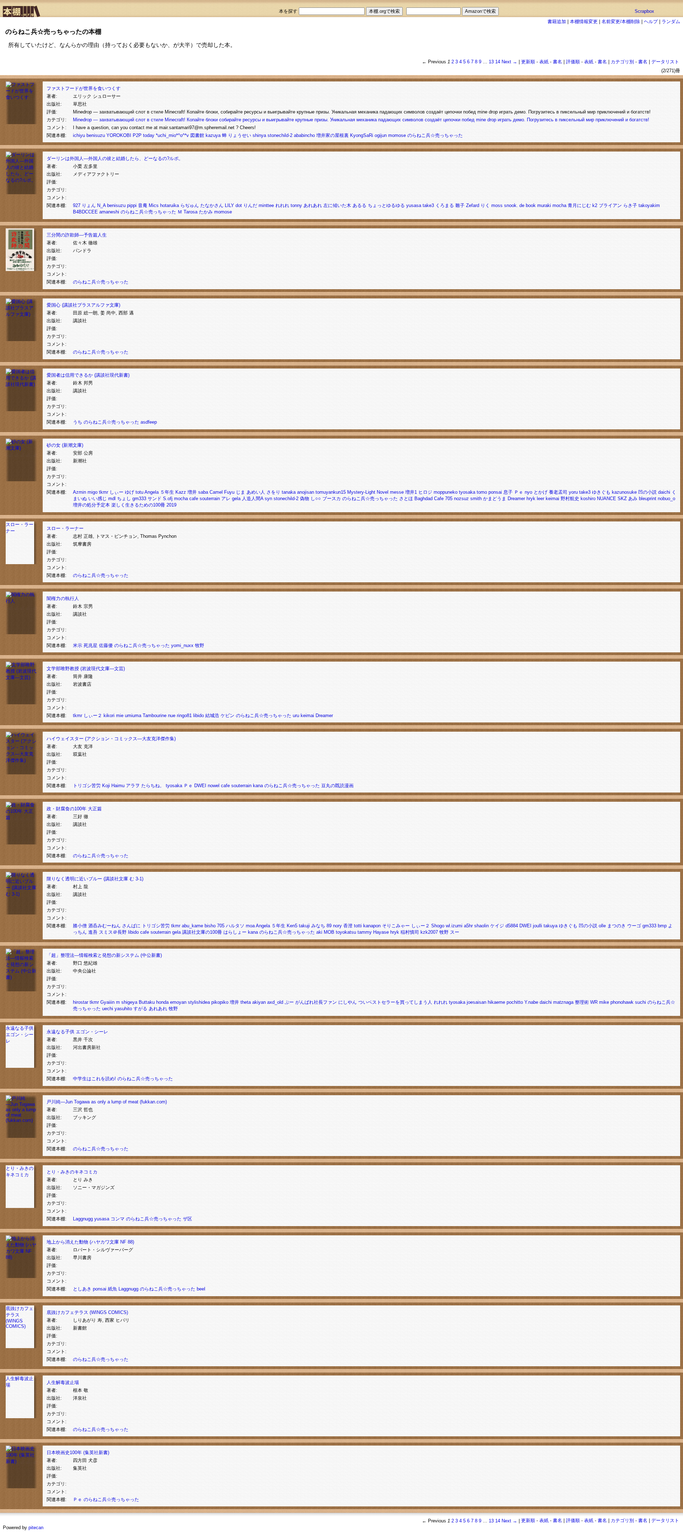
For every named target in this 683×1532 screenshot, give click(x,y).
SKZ (622, 498)
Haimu (118, 785)
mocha (559, 205)
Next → (509, 61)
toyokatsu (346, 932)
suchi (640, 1002)
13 (491, 61)
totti (358, 925)
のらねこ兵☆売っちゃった (435, 135)
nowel (213, 785)
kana (258, 785)
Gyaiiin (107, 1002)
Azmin (79, 492)
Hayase (381, 932)
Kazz (180, 492)
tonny (296, 205)
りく (485, 205)
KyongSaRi (361, 135)
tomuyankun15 (331, 492)
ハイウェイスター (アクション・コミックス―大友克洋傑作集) (111, 738)
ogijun (381, 135)
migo (92, 492)
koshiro (588, 498)
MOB (329, 932)
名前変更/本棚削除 (621, 21)
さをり (273, 492)
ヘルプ (651, 21)
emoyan (178, 1002)
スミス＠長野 (113, 932)
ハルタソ (235, 925)
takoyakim (649, 205)
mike (604, 1002)
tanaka (289, 492)
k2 (594, 205)
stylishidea (199, 1002)
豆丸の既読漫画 (337, 785)
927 (76, 205)
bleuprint (647, 498)
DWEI (200, 785)
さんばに (131, 925)
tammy (365, 932)
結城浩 (212, 715)
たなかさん (211, 205)
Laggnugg (83, 1218)
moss (497, 205)
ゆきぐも (601, 492)
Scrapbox (644, 11)
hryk (530, 498)
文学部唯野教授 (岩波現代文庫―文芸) (86, 668)
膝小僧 (80, 925)
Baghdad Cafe (429, 498)
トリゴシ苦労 (87, 785)
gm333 (139, 498)
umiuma (133, 715)
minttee (266, 205)
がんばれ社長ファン (316, 1002)
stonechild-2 (280, 135)
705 (448, 498)
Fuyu (229, 492)
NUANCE (606, 498)
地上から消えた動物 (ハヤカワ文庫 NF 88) (90, 1242)
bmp (662, 925)
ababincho (304, 135)
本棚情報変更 (584, 21)
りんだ (250, 205)
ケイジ (497, 925)
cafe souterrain (204, 498)
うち (77, 422)
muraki (544, 205)
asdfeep (149, 422)
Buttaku (147, 1002)
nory (337, 925)
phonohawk (622, 1002)
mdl (112, 498)
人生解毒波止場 (63, 1382)
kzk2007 (429, 932)
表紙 (544, 61)
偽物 (304, 498)
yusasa (413, 205)
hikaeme (496, 1002)
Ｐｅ (518, 492)
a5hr (468, 925)
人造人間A (252, 498)
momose (397, 135)
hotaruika (169, 205)
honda (162, 1002)
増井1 (411, 492)
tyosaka (467, 492)
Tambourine (154, 715)
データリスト (665, 61)
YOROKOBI (118, 135)
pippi (132, 205)
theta (245, 1002)
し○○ (316, 498)
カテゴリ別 (622, 61)
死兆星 (90, 645)
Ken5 (292, 925)
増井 (192, 492)
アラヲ (133, 785)
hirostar (80, 1002)
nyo (528, 492)
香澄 (348, 925)
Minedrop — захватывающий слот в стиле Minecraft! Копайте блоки (145, 119)
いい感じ (97, 498)
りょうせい (239, 135)
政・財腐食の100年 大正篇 (74, 808)
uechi (107, 1008)
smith (476, 498)
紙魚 (112, 1289)
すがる (140, 1008)
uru (296, 715)
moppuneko (445, 492)
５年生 (167, 492)
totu (139, 492)
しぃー (116, 492)
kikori (109, 715)
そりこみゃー (396, 925)
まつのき (616, 925)
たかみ (206, 211)
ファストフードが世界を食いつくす (84, 88)
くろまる (444, 205)
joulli (537, 925)
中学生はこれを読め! (94, 1078)
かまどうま (494, 498)
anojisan (305, 492)
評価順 (573, 61)
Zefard (472, 205)
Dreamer (516, 498)
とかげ (540, 492)
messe (397, 492)
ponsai (495, 492)
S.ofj (168, 498)
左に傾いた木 (337, 205)
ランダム (671, 21)
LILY (229, 205)
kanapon (372, 925)
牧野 (199, 645)
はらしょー (235, 932)
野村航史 (570, 498)
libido (198, 715)
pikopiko (219, 1002)
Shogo (437, 925)
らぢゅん (189, 205)
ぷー (289, 1002)
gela (236, 498)
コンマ (118, 1218)
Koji (106, 785)
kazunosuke (624, 492)
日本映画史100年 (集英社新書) (78, 1452)
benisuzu (95, 135)
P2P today (143, 135)
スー (454, 932)
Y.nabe (531, 1002)
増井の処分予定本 (91, 505)
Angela (151, 492)
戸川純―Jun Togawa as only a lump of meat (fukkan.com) (107, 1101)
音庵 (142, 205)
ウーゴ (634, 925)
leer (540, 498)
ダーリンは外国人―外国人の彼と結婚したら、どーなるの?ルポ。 (115, 158)
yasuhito (123, 1008)
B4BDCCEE (85, 211)
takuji (304, 925)
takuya (550, 925)
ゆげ (129, 492)
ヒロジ (425, 492)
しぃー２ (93, 715)
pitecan (35, 1527)
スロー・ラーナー (65, 528)
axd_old (275, 1002)
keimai (552, 498)
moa (250, 925)
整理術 (582, 1002)
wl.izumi (454, 925)
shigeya (129, 1002)
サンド (155, 498)
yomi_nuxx (182, 645)
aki (319, 932)
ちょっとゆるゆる (386, 205)
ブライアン (610, 205)
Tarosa (190, 211)
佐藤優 (106, 645)
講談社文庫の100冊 (202, 932)
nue (171, 715)
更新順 (528, 61)
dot (238, 205)
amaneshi (109, 211)
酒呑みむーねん (104, 925)
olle (602, 925)
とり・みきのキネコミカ (72, 1172)
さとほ (406, 498)
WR (594, 1002)
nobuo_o (666, 498)
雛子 (460, 205)
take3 (428, 205)
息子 (508, 492)
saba (203, 492)
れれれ (282, 205)
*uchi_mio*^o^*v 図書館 (180, 135)
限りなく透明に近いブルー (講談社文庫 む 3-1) (95, 878)
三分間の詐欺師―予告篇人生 (77, 235)
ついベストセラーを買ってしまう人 (395, 1002)
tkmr (103, 492)
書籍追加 (556, 21)
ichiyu (79, 135)
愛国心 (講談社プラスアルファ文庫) (83, 305)
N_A (101, 205)
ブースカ (331, 498)
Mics (154, 205)
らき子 (630, 205)
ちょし (124, 498)
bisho (210, 925)
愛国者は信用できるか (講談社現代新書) (88, 375)
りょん (89, 205)
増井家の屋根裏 (332, 135)
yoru (573, 492)
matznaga (563, 1002)
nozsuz (461, 498)
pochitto (515, 1002)
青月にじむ (579, 205)
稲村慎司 (410, 932)
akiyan (259, 1002)
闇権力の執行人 (63, 598)
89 (329, 925)
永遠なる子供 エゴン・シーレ (19, 1034)
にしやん (347, 1002)
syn (268, 498)
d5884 (511, 925)
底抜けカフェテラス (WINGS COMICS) (87, 1312)
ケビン (227, 715)
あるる (359, 205)
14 (497, 61)
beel (201, 1289)
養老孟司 (558, 492)
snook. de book (520, 205)
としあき (82, 1289)
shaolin (481, 925)
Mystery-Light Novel (367, 492)
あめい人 (256, 492)
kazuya (213, 135)
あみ (632, 498)
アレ (226, 498)
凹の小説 (647, 492)
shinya (259, 135)
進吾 (92, 932)
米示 (77, 645)
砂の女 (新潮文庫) (65, 445)
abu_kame (192, 925)
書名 (557, 61)
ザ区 (187, 1218)
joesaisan (476, 1002)
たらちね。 (152, 785)
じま (240, 492)
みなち (318, 925)
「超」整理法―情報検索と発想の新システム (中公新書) (104, 955)
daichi (664, 492)
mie (119, 715)
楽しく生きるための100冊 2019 (143, 505)
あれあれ (312, 205)
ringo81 (184, 715)
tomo (482, 492)
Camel (216, 492)
